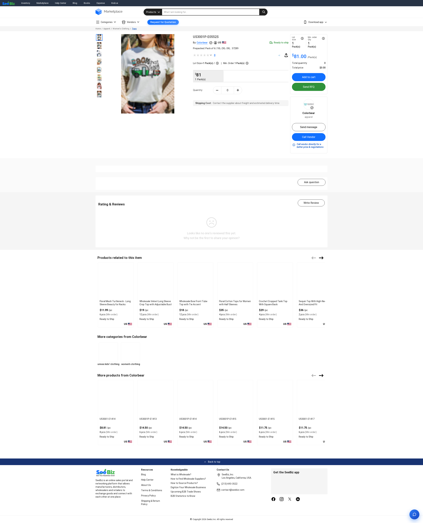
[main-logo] (109, 14)
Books (87, 3)
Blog (75, 3)
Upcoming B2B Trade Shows (186, 491)
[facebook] (273, 499)
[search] (215, 12)
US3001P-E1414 (187, 419)
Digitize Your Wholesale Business (188, 487)
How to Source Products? (184, 483)
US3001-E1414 (107, 419)
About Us (146, 485)
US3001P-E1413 (148, 419)
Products (151, 12)
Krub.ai (114, 3)
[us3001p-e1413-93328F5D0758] (155, 398)
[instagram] (281, 499)
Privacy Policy (148, 495)
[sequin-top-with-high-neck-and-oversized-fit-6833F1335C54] (315, 280)
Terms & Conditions (151, 490)
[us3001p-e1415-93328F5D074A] (235, 398)
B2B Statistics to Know (183, 496)
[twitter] (289, 499)
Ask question (311, 182)
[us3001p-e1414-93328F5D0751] (195, 398)
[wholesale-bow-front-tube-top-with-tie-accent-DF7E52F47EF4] (195, 280)
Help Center (60, 3)
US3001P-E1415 (227, 419)
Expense (101, 3)
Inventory (25, 3)
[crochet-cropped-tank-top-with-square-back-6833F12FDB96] (275, 280)
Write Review (311, 202)
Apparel (106, 29)
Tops (134, 29)
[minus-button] (217, 90)
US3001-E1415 (267, 419)
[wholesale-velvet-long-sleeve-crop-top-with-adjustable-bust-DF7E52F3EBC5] (155, 280)
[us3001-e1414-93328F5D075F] (116, 398)
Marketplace (42, 3)
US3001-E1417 (306, 419)
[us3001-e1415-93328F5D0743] (275, 398)
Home (98, 29)
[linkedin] (297, 499)
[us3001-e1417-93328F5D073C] (315, 398)
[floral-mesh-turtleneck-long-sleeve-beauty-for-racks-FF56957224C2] (116, 280)
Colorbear (202, 42)
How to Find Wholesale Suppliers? (188, 478)
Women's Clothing (121, 29)
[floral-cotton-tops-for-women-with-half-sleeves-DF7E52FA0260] (235, 280)
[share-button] (286, 55)
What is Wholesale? (181, 474)
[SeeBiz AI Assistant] (414, 514)
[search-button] (263, 12)
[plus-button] (238, 90)
